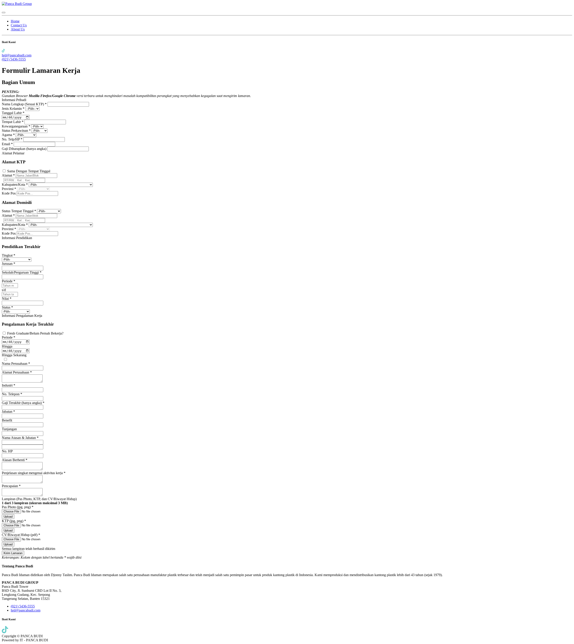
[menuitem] (15, 21)
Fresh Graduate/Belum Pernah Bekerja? (35, 333)
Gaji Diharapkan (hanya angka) (24, 149)
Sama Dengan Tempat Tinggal (28, 171)
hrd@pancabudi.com (16, 55)
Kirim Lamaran (13, 553)
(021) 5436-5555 (14, 59)
